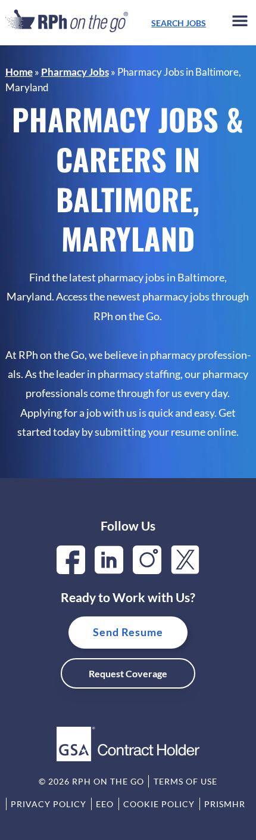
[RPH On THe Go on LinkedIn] (109, 570)
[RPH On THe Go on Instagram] (147, 570)
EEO (105, 804)
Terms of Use (185, 781)
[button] (240, 23)
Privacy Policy (48, 804)
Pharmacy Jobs (75, 72)
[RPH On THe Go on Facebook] (71, 570)
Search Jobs (178, 23)
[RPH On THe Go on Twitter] (185, 570)
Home (19, 72)
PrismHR (224, 804)
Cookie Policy (159, 804)
